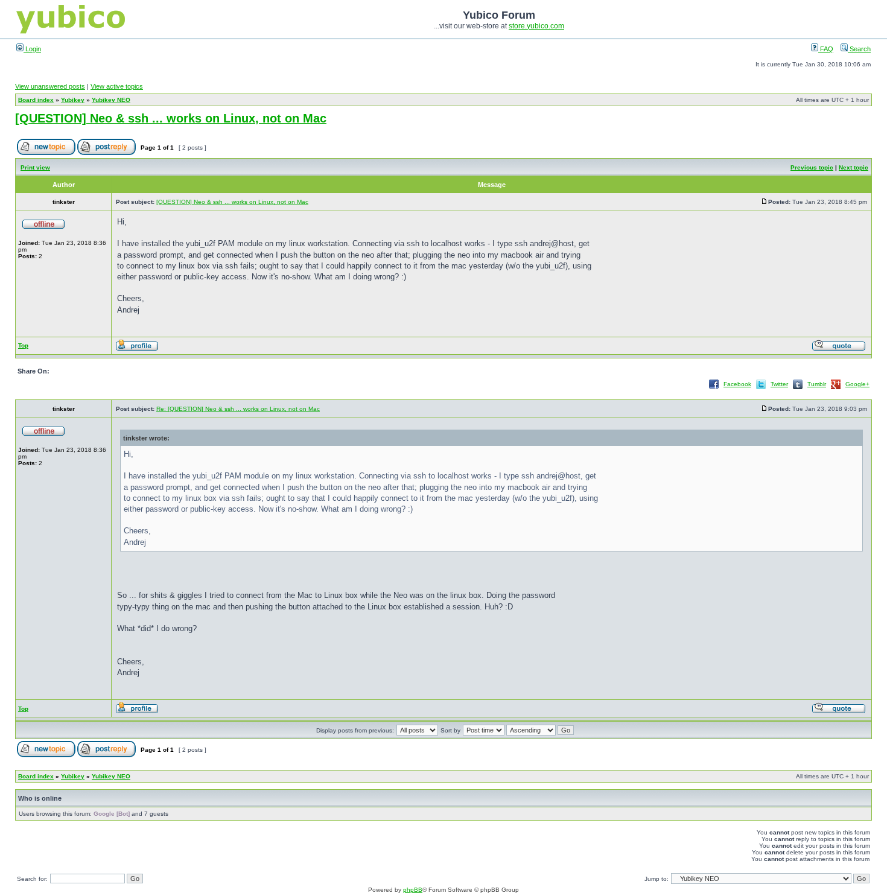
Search (859, 48)
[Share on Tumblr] (798, 388)
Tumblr (816, 384)
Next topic (853, 167)
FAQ (825, 48)
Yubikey (72, 100)
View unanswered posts (50, 86)
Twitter (779, 384)
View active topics (117, 86)
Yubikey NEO (111, 100)
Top (23, 345)
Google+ (857, 384)
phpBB (412, 889)
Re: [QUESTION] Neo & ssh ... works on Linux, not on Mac (238, 408)
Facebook (737, 384)
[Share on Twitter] (761, 388)
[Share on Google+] (836, 388)
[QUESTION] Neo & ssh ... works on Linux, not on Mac (170, 118)
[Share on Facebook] (714, 388)
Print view (35, 167)
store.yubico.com (536, 26)
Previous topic (811, 167)
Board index (36, 100)
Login (32, 48)
